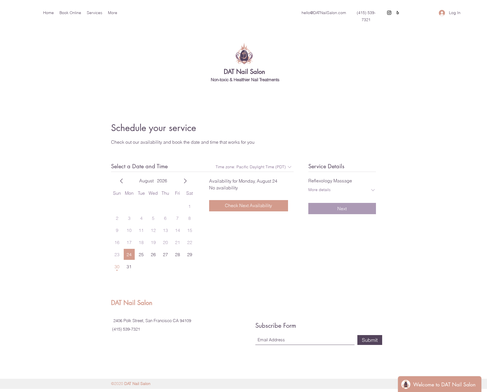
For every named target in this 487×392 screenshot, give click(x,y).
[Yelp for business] (397, 12)
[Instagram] (389, 12)
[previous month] (121, 181)
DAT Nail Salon (244, 72)
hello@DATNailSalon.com (324, 12)
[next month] (185, 181)
